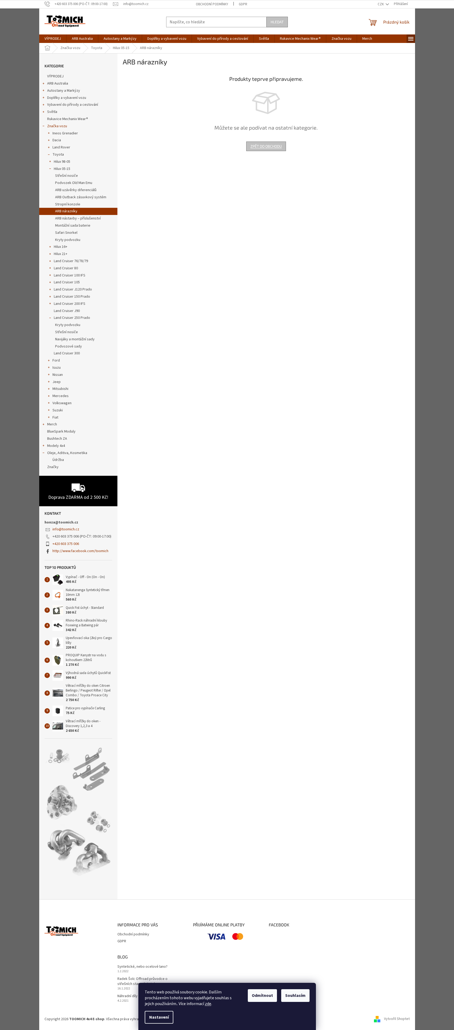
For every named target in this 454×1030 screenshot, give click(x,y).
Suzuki (57, 410)
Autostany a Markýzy (63, 90)
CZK (381, 4)
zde (208, 1004)
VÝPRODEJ (55, 76)
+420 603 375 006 (65, 544)
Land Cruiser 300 (67, 353)
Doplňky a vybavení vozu (66, 97)
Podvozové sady (68, 346)
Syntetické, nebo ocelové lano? (142, 966)
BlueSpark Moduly (61, 431)
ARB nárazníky (66, 211)
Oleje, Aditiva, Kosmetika (67, 453)
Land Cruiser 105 (67, 282)
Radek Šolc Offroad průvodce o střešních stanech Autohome (142, 981)
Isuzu (56, 367)
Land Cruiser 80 (66, 268)
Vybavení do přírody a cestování (72, 104)
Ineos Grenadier (65, 133)
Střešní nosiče (66, 175)
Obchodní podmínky (212, 4)
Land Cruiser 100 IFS (69, 275)
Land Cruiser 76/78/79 (71, 261)
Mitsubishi (60, 388)
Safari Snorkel (66, 232)
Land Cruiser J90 (67, 311)
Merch (52, 424)
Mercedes (60, 396)
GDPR (243, 4)
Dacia (56, 140)
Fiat (55, 417)
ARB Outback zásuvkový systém (80, 197)
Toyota (58, 154)
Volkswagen (62, 403)
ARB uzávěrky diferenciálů (75, 190)
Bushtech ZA (57, 438)
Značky (53, 467)
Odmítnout (262, 995)
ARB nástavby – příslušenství (78, 218)
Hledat (277, 22)
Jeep (56, 382)
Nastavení (159, 1017)
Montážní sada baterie (72, 225)
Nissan (57, 374)
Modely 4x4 (56, 445)
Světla (52, 112)
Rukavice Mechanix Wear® (67, 119)
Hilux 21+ (60, 254)
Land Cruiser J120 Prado (73, 289)
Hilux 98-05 (62, 161)
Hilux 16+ (60, 246)
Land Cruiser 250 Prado (72, 317)
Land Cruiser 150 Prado (72, 296)
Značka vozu (57, 126)
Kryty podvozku (67, 240)
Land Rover (61, 147)
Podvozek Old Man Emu (73, 183)
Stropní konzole (67, 204)
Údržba (58, 460)
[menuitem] (52, 38)
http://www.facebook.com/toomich (80, 551)
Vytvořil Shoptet (397, 1019)
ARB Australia (57, 83)
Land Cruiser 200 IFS (69, 303)
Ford (56, 360)
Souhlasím (295, 995)
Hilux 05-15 (62, 168)
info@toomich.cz (65, 529)
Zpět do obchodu (266, 146)
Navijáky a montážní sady (75, 339)
